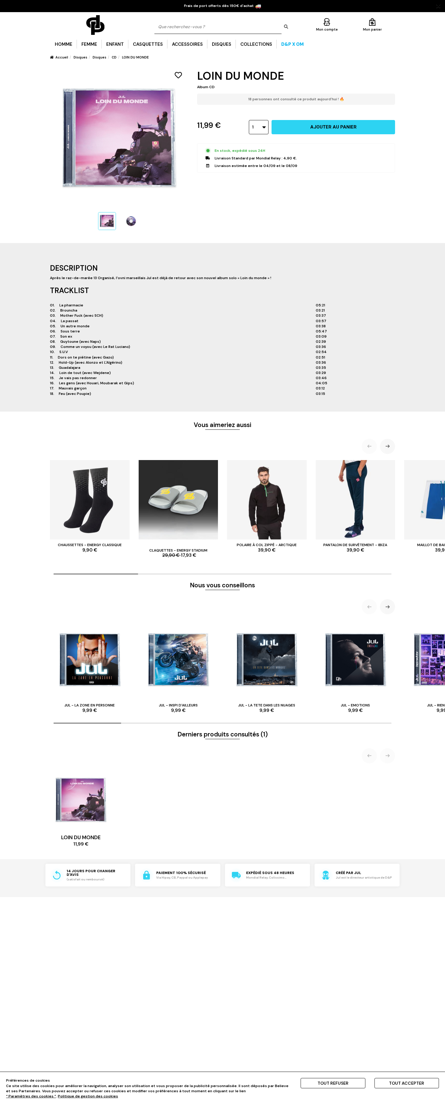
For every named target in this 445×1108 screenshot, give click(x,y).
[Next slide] (387, 446)
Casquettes (148, 44)
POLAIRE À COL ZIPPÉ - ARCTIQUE (267, 547)
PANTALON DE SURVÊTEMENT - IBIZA (355, 547)
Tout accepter (406, 1083)
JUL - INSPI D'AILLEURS (178, 708)
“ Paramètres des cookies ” (31, 1096)
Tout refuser (333, 1083)
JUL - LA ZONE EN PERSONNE (89, 708)
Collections (256, 44)
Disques (221, 44)
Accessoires (187, 44)
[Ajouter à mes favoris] (178, 75)
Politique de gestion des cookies (88, 1096)
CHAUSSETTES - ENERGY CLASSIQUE (90, 547)
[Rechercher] (286, 27)
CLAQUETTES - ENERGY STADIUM (178, 553)
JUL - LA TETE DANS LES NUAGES (266, 708)
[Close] (438, 6)
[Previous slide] (369, 446)
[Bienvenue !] (95, 25)
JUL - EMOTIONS (355, 708)
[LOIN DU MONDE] (107, 221)
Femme (89, 44)
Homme (63, 44)
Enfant (115, 44)
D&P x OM (292, 44)
